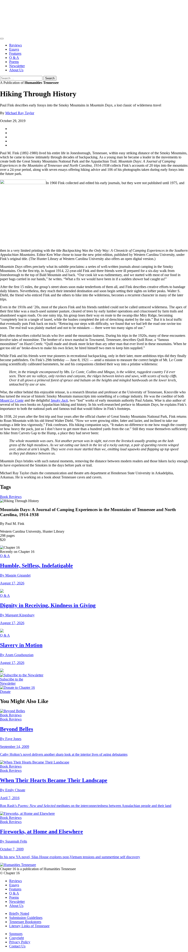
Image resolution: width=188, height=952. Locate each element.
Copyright (16, 938)
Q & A (14, 58)
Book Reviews (11, 497)
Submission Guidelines (25, 918)
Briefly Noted (19, 913)
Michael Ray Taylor (19, 113)
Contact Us (17, 946)
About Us (16, 70)
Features (15, 53)
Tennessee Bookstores (25, 922)
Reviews (15, 45)
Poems (14, 62)
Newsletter (17, 66)
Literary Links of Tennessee (29, 926)
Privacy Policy (19, 942)
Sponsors (15, 934)
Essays (14, 49)
